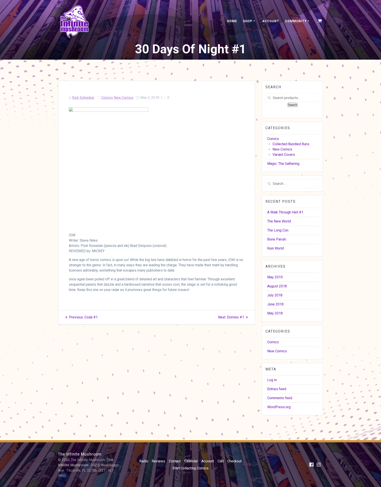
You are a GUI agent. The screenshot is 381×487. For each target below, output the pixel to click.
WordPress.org (279, 407)
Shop (247, 21)
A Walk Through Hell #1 (285, 212)
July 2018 (274, 295)
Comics (107, 98)
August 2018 (277, 286)
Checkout (234, 461)
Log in (272, 380)
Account (270, 21)
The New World (279, 221)
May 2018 (275, 313)
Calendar (191, 461)
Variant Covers (284, 155)
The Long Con (277, 230)
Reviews (158, 461)
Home (232, 21)
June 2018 (275, 304)
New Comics (123, 98)
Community (295, 21)
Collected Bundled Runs (291, 144)
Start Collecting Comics (190, 468)
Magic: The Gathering (283, 164)
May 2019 (275, 277)
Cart (221, 461)
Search (292, 105)
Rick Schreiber (83, 98)
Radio (143, 461)
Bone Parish (276, 239)
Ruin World (275, 248)
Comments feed (279, 398)
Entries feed (276, 389)
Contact (175, 461)
